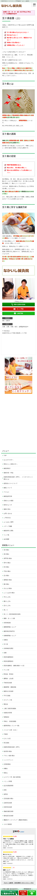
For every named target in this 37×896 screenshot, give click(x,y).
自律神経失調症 (8, 648)
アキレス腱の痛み (9, 755)
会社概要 (6, 539)
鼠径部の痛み (8, 751)
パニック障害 (8, 781)
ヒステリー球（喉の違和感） (13, 777)
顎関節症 (6, 717)
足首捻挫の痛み (8, 798)
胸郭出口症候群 (8, 691)
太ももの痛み (8, 588)
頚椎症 (6, 640)
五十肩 (6, 644)
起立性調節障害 (8, 785)
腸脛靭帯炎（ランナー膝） (12, 725)
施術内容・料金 (8, 472)
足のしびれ (7, 605)
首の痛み (6, 550)
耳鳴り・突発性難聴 (10, 721)
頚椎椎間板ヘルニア (10, 635)
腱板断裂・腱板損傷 (10, 687)
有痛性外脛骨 (8, 712)
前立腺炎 (6, 742)
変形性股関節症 (8, 661)
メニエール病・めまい (10, 730)
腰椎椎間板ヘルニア (10, 627)
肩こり (6, 610)
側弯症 (6, 794)
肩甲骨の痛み (8, 558)
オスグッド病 (8, 700)
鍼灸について (8, 487)
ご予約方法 (7, 517)
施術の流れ (7, 509)
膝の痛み (6, 584)
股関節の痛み (8, 580)
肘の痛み (6, 567)
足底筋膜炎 (7, 764)
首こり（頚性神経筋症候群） (13, 614)
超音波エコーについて (10, 483)
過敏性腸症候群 (8, 811)
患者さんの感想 (8, 500)
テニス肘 (6, 670)
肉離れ (6, 768)
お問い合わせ (8, 513)
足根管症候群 (8, 803)
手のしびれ (7, 597)
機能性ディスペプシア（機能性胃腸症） (16, 820)
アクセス (6, 492)
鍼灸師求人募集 (8, 530)
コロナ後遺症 (8, 824)
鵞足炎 (6, 704)
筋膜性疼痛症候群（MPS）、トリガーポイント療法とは (18, 478)
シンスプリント (8, 760)
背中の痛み (7, 562)
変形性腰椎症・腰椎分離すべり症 (14, 665)
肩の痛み (6, 554)
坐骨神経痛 (7, 622)
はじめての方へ (8, 460)
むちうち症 (7, 738)
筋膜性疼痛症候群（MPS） (12, 747)
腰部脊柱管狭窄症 (9, 631)
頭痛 (5, 652)
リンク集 (6, 535)
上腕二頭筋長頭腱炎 (10, 708)
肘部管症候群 (8, 807)
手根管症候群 (8, 682)
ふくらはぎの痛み (9, 592)
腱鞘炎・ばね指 (8, 678)
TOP (5, 455)
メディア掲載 (8, 526)
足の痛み (6, 575)
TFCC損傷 (7, 695)
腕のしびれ (7, 601)
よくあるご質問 (8, 522)
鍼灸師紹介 (7, 468)
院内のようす (8, 505)
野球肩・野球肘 (8, 674)
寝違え (6, 773)
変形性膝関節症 (8, 657)
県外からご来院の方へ (10, 464)
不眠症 (6, 734)
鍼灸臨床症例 (8, 496)
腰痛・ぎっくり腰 (9, 618)
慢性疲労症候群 (8, 815)
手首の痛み (7, 571)
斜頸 (5, 790)
